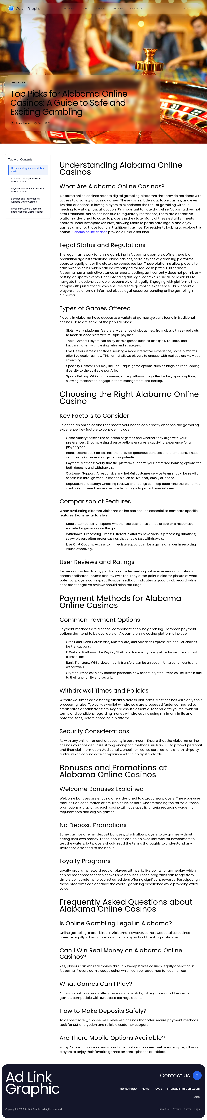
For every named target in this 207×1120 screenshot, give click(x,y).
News (146, 1089)
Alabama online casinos (89, 232)
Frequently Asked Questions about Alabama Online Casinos (27, 210)
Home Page (128, 1089)
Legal (197, 1109)
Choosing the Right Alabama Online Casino (26, 180)
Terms (187, 1109)
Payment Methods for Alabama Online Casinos (27, 190)
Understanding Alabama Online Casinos (27, 170)
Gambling (18, 82)
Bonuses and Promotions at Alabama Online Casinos (25, 200)
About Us (164, 1109)
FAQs (158, 1089)
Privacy (177, 1109)
